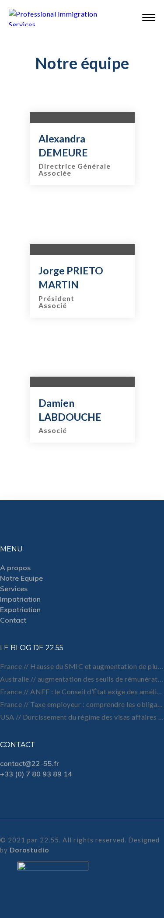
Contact (13, 620)
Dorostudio (29, 850)
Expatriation (20, 609)
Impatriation (20, 599)
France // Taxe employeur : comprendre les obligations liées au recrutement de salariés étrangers (82, 704)
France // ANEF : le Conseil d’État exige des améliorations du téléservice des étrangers (82, 691)
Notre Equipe (21, 578)
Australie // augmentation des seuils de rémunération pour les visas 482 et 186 (82, 679)
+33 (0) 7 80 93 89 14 (36, 773)
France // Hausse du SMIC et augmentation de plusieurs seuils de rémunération (82, 666)
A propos (15, 567)
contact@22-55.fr (29, 763)
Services (14, 588)
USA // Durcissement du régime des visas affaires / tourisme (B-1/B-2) (82, 717)
